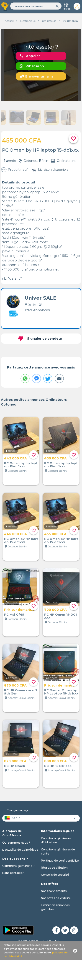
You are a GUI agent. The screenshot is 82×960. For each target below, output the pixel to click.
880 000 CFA (55, 761)
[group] (41, 65)
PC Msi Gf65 (14, 614)
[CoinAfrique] (5, 6)
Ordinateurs (49, 21)
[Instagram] (74, 930)
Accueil (9, 21)
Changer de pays (17, 810)
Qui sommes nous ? (16, 842)
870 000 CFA (15, 685)
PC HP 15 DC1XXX (58, 765)
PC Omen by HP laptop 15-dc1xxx (21, 540)
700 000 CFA (55, 610)
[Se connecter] (77, 6)
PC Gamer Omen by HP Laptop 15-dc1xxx (61, 692)
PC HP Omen (14, 765)
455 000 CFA (55, 534)
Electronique (28, 21)
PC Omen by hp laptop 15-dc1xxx (21, 464)
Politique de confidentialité (60, 860)
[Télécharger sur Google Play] (18, 929)
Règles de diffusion (54, 867)
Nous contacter (13, 873)
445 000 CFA (15, 458)
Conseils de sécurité (55, 874)
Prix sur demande (19, 610)
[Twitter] (65, 930)
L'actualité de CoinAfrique (20, 849)
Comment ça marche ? (18, 865)
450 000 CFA (55, 458)
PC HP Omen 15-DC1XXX (60, 616)
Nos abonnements (54, 891)
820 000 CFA (15, 761)
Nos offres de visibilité (56, 898)
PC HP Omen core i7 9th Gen (20, 692)
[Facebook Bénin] (56, 930)
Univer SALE (40, 298)
